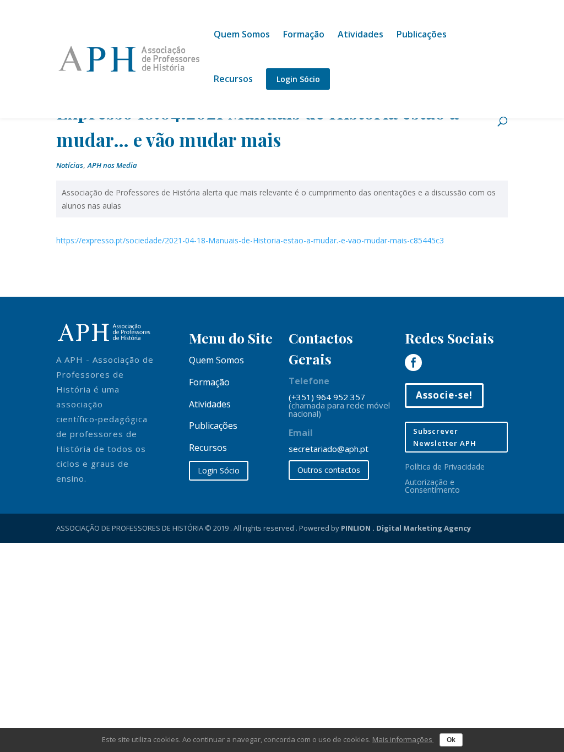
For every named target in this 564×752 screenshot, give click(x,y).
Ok (451, 740)
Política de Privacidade (445, 466)
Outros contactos (328, 470)
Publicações (422, 35)
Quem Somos (242, 35)
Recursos (233, 80)
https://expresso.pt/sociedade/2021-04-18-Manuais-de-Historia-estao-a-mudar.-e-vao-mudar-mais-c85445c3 (250, 240)
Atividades (360, 35)
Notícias (69, 165)
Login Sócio (298, 79)
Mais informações (403, 739)
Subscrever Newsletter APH (444, 437)
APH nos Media (112, 165)
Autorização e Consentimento (432, 486)
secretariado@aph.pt (328, 448)
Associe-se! (444, 395)
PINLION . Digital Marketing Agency (406, 528)
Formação (303, 35)
